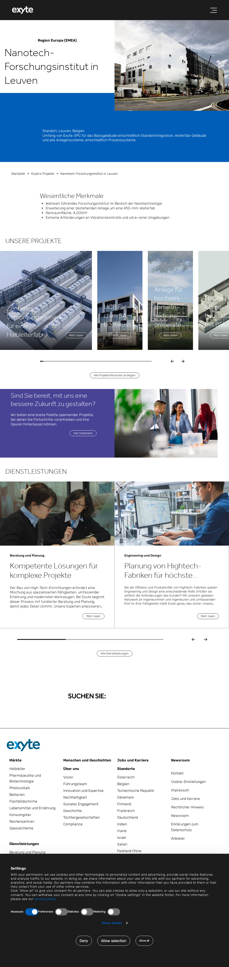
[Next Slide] (205, 639)
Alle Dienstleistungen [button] (115, 653)
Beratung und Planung (27, 852)
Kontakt (177, 773)
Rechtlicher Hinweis (187, 807)
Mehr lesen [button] (76, 335)
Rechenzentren (21, 821)
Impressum (180, 790)
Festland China (129, 851)
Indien (122, 824)
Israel (121, 837)
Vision (68, 777)
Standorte (126, 769)
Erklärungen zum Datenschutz (184, 827)
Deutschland (127, 817)
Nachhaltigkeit (75, 797)
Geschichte (72, 811)
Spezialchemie (21, 828)
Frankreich (126, 811)
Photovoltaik (19, 788)
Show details (112, 923)
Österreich (125, 777)
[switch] (61, 911)
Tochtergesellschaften (81, 817)
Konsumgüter (20, 815)
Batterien (17, 795)
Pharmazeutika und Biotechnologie (25, 778)
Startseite (18, 174)
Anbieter (178, 838)
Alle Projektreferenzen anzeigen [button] (115, 375)
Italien (122, 844)
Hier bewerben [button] (83, 433)
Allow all (144, 940)
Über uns (71, 769)
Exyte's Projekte (42, 174)
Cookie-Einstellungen (188, 782)
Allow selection (113, 941)
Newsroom (180, 760)
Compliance (73, 824)
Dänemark (125, 797)
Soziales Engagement (80, 804)
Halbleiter (17, 769)
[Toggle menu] (213, 10)
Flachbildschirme (23, 801)
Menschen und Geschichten (87, 760)
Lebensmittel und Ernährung (32, 808)
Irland (121, 831)
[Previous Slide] (193, 639)
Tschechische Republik (135, 790)
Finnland (124, 804)
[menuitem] (22, 10)
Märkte (15, 760)
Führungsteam (75, 784)
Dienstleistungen (24, 844)
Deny (84, 941)
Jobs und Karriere (132, 760)
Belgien (123, 784)
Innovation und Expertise (83, 790)
